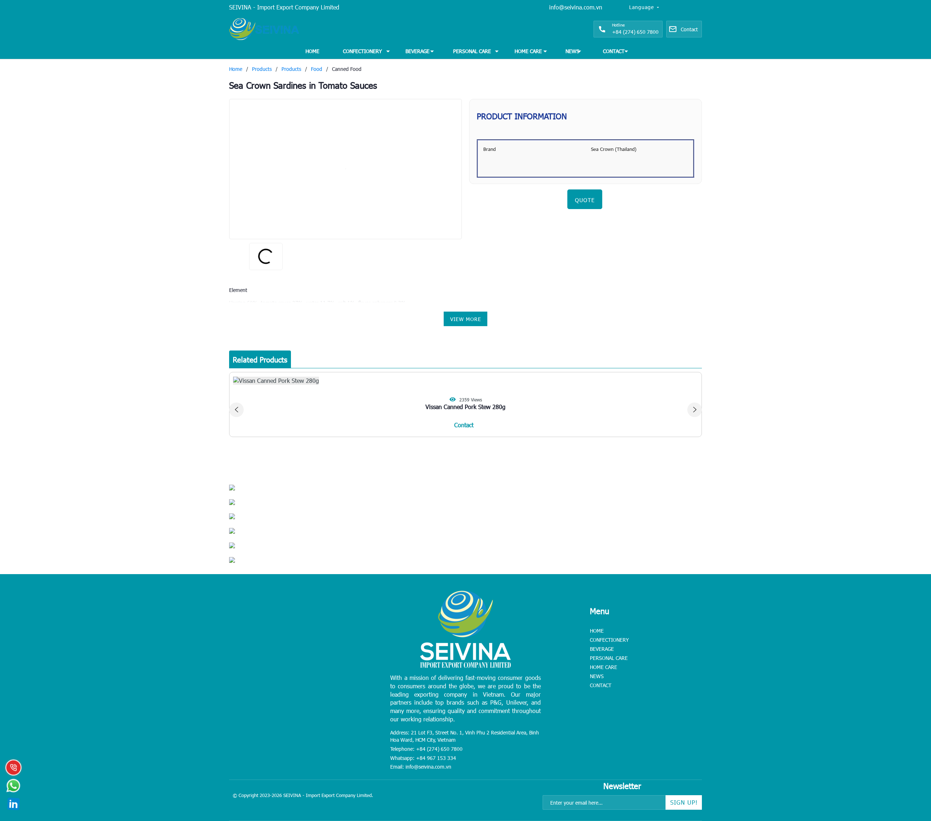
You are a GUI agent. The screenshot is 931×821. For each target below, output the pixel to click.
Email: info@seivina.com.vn (420, 766)
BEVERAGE (417, 51)
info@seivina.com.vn (575, 7)
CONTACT (613, 51)
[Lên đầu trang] (909, 770)
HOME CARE (528, 51)
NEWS (572, 51)
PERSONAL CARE (472, 51)
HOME (312, 51)
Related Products (260, 359)
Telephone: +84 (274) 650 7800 (426, 748)
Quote (585, 200)
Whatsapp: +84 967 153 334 (423, 757)
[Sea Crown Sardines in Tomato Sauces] (345, 169)
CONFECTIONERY (362, 51)
